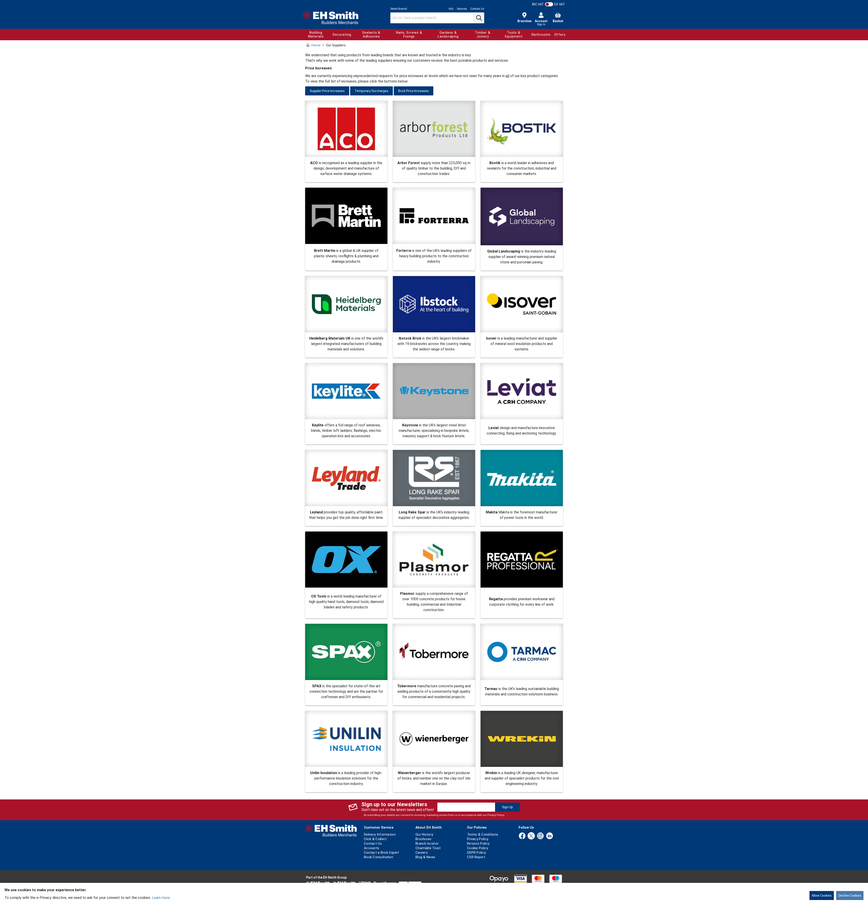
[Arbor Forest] (434, 129)
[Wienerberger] (434, 739)
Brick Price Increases (413, 91)
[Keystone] (434, 391)
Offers (560, 35)
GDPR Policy (476, 853)
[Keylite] (346, 391)
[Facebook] (522, 836)
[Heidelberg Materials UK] (346, 304)
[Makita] (522, 478)
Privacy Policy (495, 815)
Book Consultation (378, 857)
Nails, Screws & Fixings (409, 34)
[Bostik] (522, 129)
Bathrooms (541, 35)
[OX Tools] (346, 561)
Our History (424, 834)
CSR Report (476, 857)
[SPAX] (346, 652)
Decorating (342, 35)
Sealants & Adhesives (371, 34)
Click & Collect (375, 839)
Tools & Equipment (514, 34)
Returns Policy (478, 843)
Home (316, 45)
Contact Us (477, 8)
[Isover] (522, 304)
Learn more (161, 898)
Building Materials (316, 34)
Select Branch (398, 8)
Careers (421, 853)
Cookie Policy (477, 848)
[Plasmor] (434, 560)
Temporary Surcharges (371, 91)
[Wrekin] (522, 739)
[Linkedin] (549, 836)
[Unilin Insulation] (346, 739)
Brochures (423, 839)
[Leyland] (346, 478)
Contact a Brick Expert (381, 853)
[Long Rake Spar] (434, 478)
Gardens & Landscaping (448, 34)
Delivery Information (380, 834)
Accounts (371, 848)
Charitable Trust (428, 848)
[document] (434, 894)
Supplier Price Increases (327, 91)
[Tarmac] (522, 653)
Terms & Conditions (482, 834)
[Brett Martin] (346, 216)
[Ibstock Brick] (434, 304)
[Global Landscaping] (522, 216)
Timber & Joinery (482, 34)
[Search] (478, 18)
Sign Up (507, 807)
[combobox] (437, 17)
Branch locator (427, 843)
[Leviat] (522, 392)
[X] (531, 836)
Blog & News (425, 857)
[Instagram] (540, 836)
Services (462, 8)
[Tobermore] (434, 652)
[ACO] (346, 129)
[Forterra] (434, 216)
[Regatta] (522, 562)
